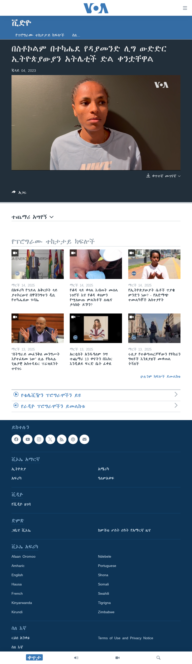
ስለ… (76, 35)
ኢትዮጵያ (19, 469)
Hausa (17, 584)
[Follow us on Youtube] (27, 439)
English (17, 575)
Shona (103, 575)
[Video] (117, 657)
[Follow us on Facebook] (16, 439)
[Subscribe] (84, 439)
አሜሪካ (103, 469)
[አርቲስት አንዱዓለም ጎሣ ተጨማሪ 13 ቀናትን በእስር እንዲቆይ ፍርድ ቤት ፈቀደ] (96, 328)
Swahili (103, 593)
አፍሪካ (17, 478)
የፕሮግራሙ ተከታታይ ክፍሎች (40, 35)
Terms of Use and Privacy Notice (125, 638)
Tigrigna (104, 602)
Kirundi (17, 612)
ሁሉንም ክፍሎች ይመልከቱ (160, 377)
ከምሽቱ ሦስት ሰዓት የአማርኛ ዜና (124, 530)
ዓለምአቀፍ (106, 478)
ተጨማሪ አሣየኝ (31, 217)
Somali (103, 584)
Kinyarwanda (22, 602)
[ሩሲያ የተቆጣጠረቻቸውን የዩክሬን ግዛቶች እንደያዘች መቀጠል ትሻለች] (154, 328)
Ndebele (104, 556)
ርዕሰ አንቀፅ (21, 638)
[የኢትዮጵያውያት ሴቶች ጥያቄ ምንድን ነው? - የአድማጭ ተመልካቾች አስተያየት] (154, 264)
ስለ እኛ (17, 647)
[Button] (19, 193)
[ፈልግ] (158, 657)
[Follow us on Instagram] (39, 439)
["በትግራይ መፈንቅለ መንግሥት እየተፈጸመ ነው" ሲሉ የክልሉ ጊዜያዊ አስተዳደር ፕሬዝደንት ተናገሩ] (38, 328)
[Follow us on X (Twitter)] (50, 439)
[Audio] (76, 657)
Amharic (18, 565)
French (17, 593)
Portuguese (107, 565)
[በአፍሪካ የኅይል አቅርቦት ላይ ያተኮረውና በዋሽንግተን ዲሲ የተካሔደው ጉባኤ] (38, 264)
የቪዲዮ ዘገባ (21, 504)
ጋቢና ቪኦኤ (21, 530)
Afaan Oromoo (24, 556)
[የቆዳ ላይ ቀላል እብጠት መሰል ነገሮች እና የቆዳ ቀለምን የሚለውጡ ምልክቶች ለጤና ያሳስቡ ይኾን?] (96, 264)
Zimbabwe (106, 612)
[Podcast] (73, 439)
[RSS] (61, 439)
